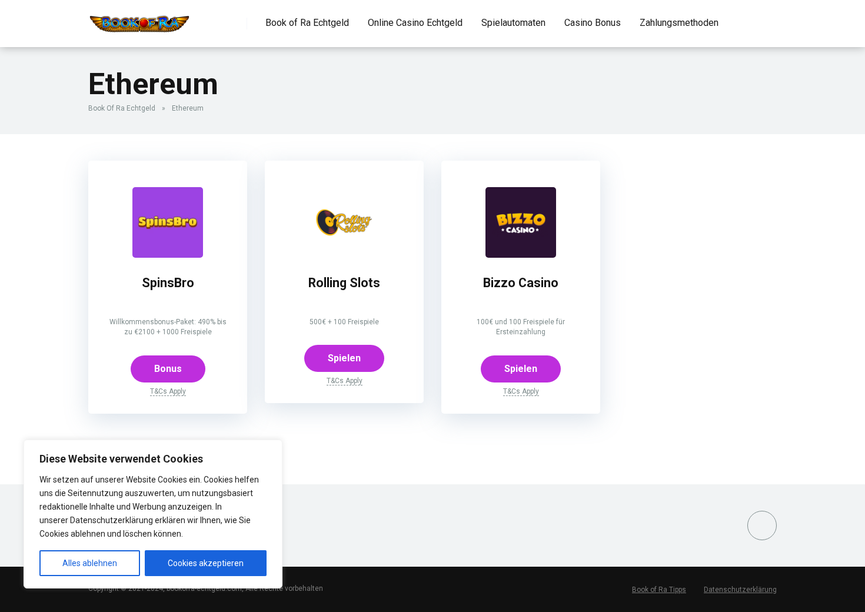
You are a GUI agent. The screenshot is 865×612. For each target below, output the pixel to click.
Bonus (168, 368)
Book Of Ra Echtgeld (121, 108)
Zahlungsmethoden (679, 22)
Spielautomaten (513, 22)
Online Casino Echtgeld (415, 22)
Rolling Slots (344, 282)
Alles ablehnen (89, 563)
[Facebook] (762, 525)
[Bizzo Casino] (520, 254)
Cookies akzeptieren (206, 563)
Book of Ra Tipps (659, 590)
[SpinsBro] (167, 254)
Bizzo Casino (520, 282)
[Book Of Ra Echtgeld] (139, 19)
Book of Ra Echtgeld (307, 22)
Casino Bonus (592, 22)
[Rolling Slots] (344, 254)
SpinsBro (168, 282)
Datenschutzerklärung (740, 590)
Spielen (344, 358)
